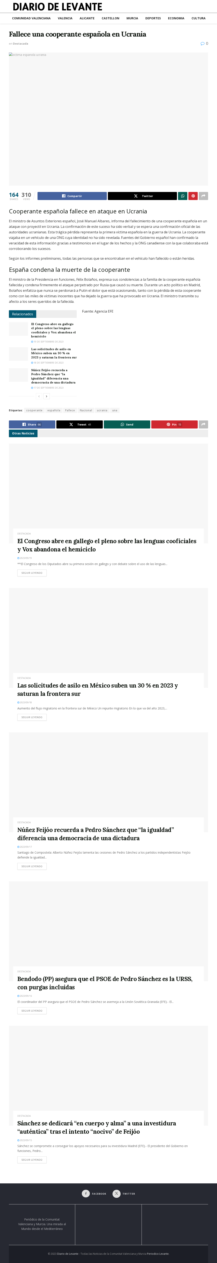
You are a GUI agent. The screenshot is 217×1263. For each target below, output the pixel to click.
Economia (176, 18)
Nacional (86, 410)
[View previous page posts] (39, 396)
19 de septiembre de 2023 (48, 341)
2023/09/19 (25, 558)
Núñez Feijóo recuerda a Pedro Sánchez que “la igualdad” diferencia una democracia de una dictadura (53, 376)
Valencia (65, 18)
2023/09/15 (25, 1140)
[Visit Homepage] (58, 6)
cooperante (34, 410)
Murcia (132, 18)
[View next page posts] (46, 396)
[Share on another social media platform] (203, 196)
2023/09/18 (25, 702)
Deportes (153, 18)
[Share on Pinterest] (193, 196)
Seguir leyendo (34, 572)
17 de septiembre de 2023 (48, 387)
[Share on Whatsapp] (182, 196)
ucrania (102, 410)
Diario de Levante (67, 1254)
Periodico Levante (158, 1254)
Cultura (199, 18)
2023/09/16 (25, 995)
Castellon (110, 18)
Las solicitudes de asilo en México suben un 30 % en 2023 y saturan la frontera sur (54, 353)
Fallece (70, 410)
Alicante (87, 18)
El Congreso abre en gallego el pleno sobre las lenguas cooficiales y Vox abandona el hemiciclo (53, 330)
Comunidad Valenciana (31, 18)
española (53, 410)
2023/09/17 (25, 846)
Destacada (20, 43)
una (114, 410)
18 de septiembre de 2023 (48, 362)
